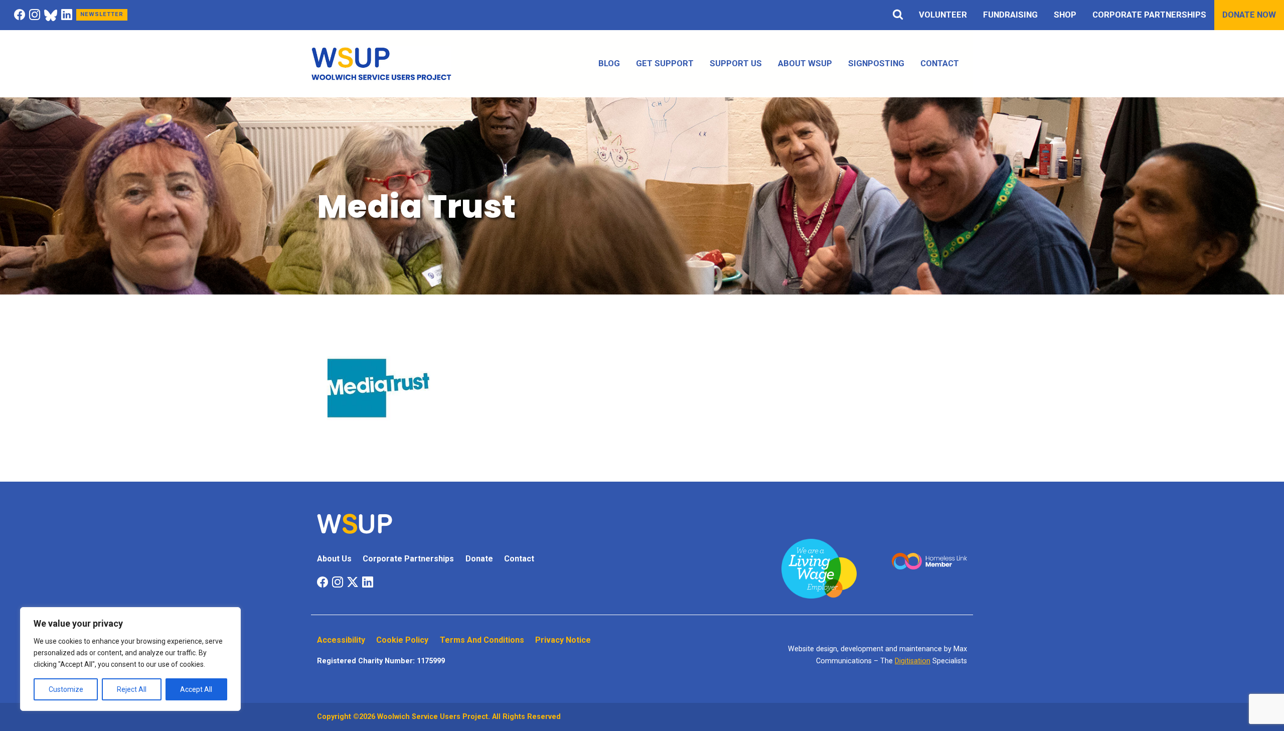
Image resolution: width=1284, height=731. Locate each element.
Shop (1065, 15)
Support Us (736, 63)
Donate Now (1249, 15)
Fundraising (1010, 15)
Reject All (131, 689)
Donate (479, 558)
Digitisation (912, 661)
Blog (609, 63)
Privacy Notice (563, 640)
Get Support (665, 63)
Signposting (876, 63)
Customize (66, 689)
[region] (130, 659)
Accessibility (341, 640)
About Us (334, 558)
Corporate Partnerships (1149, 15)
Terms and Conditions (482, 640)
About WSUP (805, 63)
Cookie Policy (402, 640)
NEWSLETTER (101, 14)
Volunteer (943, 15)
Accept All (196, 689)
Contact (939, 63)
